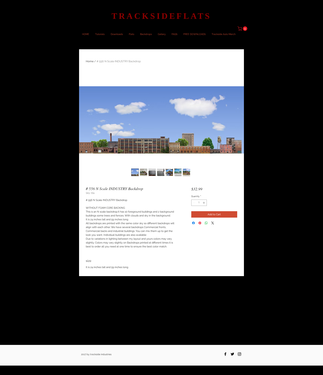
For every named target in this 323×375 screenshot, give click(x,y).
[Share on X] (213, 223)
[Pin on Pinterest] (200, 223)
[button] (243, 28)
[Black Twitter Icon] (232, 354)
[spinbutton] (199, 203)
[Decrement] (194, 203)
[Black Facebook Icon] (225, 354)
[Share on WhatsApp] (206, 223)
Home (90, 61)
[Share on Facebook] (193, 223)
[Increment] (204, 203)
